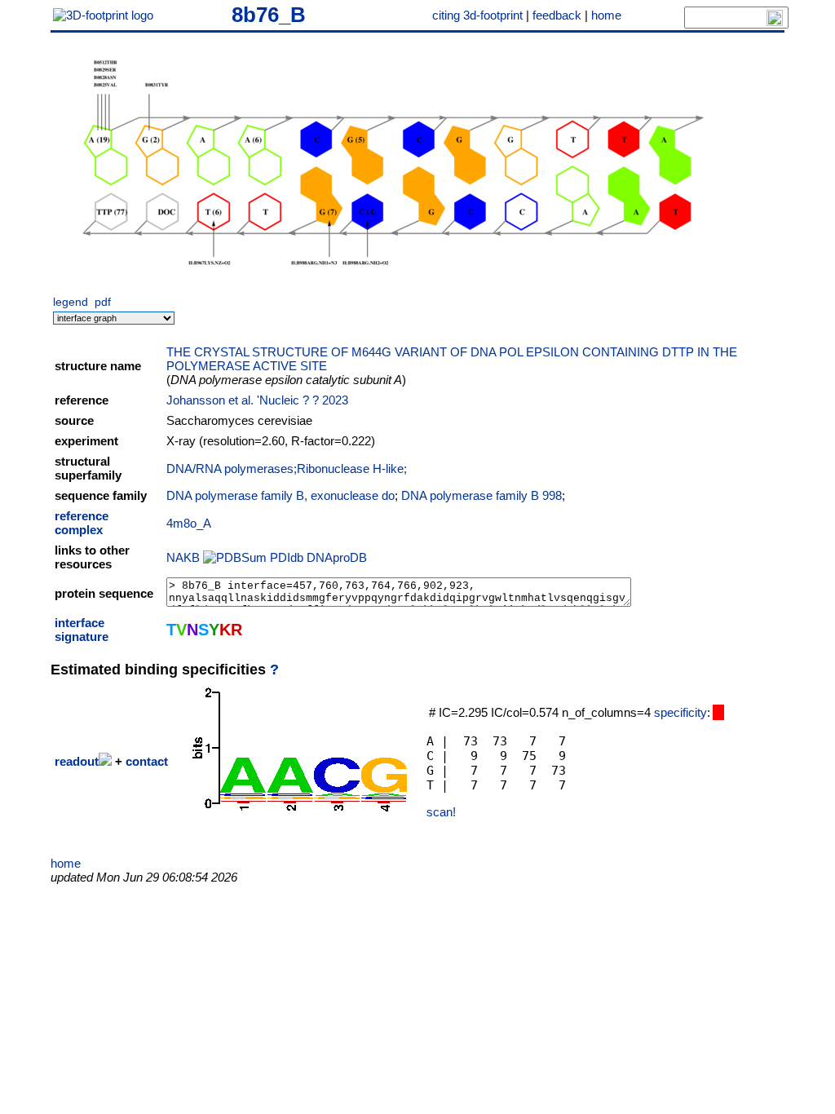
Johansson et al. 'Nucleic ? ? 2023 (257, 400)
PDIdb (286, 557)
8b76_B (269, 14)
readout (77, 761)
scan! (441, 812)
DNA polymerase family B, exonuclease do (280, 495)
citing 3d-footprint (477, 15)
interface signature (81, 629)
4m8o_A (188, 523)
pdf (103, 302)
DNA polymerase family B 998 (481, 495)
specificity (680, 712)
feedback (556, 15)
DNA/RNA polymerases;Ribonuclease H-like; (286, 468)
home (606, 15)
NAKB (183, 557)
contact (147, 761)
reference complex (81, 523)
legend (70, 302)
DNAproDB (337, 557)
